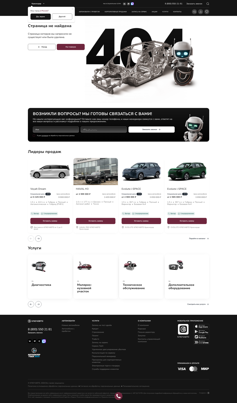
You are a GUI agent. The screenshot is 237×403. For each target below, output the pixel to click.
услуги (165, 12)
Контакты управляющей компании (149, 340)
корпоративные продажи (116, 12)
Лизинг (95, 335)
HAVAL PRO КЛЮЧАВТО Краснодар (89, 228)
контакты (177, 12)
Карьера (142, 328)
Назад (44, 47)
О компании (143, 325)
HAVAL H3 (82, 189)
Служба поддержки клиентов (105, 369)
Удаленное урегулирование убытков (109, 349)
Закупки (141, 335)
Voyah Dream (38, 189)
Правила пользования (109, 397)
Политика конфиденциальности (88, 397)
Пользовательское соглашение (136, 386)
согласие (45, 136)
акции (154, 12)
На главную (71, 47)
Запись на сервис (100, 342)
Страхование (98, 332)
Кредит (95, 328)
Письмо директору (146, 332)
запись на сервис (139, 12)
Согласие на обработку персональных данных (100, 386)
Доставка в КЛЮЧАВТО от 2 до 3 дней (48, 228)
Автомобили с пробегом (89, 12)
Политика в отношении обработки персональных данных (53, 386)
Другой (62, 16)
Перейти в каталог (197, 238)
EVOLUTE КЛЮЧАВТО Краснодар (139, 227)
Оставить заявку (50, 221)
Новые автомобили (70, 325)
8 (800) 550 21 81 (40, 329)
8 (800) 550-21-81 (173, 3)
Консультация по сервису (103, 353)
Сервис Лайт (97, 346)
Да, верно (40, 16)
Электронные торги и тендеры (106, 365)
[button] (38, 239)
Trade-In (95, 339)
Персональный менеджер (104, 356)
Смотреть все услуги (196, 304)
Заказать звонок (149, 129)
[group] (50, 276)
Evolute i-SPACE (131, 189)
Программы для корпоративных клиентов (106, 361)
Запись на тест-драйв (102, 325)
